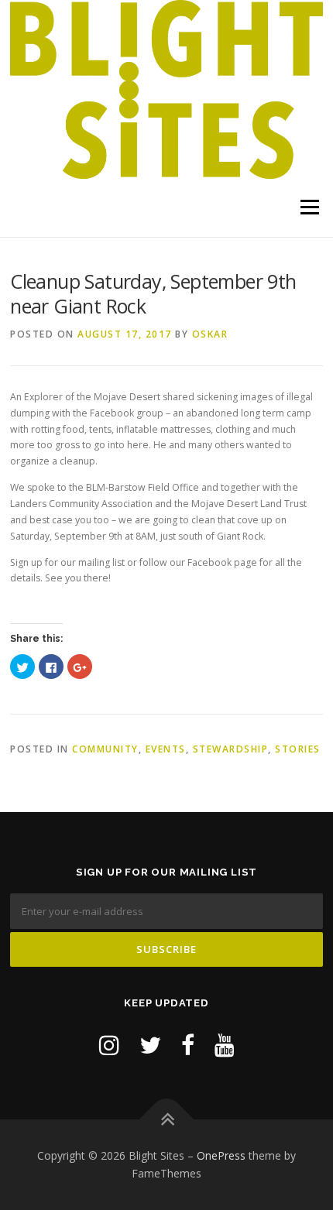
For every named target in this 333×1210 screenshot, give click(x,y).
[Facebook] (187, 1045)
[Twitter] (150, 1045)
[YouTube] (225, 1045)
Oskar (210, 334)
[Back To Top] (166, 1119)
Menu (308, 207)
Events (166, 749)
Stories (298, 749)
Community (105, 749)
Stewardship (231, 749)
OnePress (221, 1155)
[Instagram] (109, 1045)
